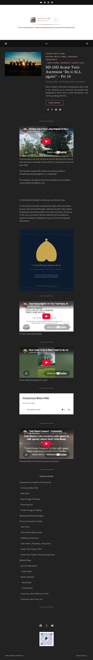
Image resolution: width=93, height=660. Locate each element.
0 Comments (80, 82)
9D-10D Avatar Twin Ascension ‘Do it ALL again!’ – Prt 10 (63, 72)
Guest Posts (27, 571)
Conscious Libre (52, 82)
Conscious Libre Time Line (31, 599)
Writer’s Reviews (27, 577)
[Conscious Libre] (46, 20)
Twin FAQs (25, 527)
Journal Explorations (29, 566)
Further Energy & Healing (31, 510)
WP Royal (19, 655)
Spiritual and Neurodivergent (31, 515)
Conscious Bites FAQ (29, 488)
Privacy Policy (81, 655)
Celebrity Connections (30, 538)
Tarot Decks (26, 582)
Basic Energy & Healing (30, 499)
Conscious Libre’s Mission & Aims (35, 593)
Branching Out (27, 504)
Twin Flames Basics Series (31, 532)
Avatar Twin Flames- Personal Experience (38, 554)
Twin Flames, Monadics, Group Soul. (66, 63)
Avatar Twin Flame (55, 54)
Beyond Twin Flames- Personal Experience (62, 58)
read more (54, 103)
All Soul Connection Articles (30, 521)
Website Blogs (25, 560)
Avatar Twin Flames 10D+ (31, 549)
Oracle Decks (27, 588)
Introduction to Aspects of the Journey (35, 482)
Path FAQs (25, 493)
